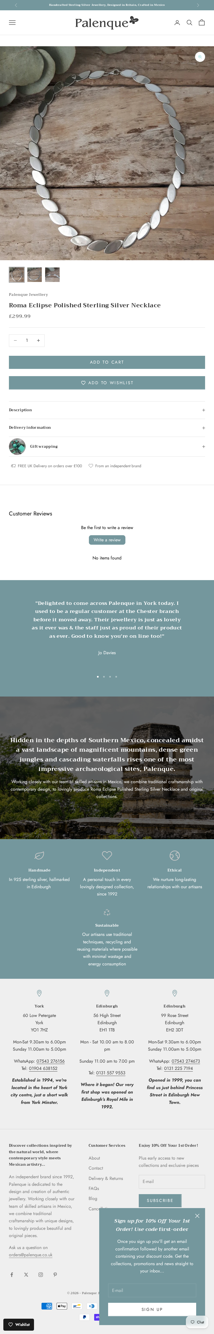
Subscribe (160, 1200)
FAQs (94, 1188)
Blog (93, 1198)
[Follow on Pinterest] (55, 1274)
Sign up (152, 1309)
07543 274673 (186, 1061)
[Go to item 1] (17, 275)
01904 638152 (43, 1068)
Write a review (107, 540)
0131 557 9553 (110, 1073)
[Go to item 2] (34, 275)
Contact (96, 1168)
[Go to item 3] (52, 275)
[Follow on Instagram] (40, 1274)
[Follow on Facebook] (11, 1274)
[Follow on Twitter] (26, 1274)
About (94, 1158)
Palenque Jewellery (28, 294)
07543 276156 (51, 1061)
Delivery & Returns (106, 1178)
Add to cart (107, 362)
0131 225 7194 (178, 1068)
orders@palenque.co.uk (30, 1255)
